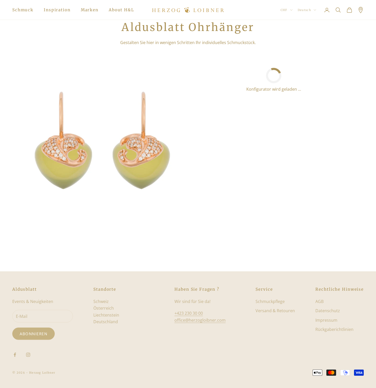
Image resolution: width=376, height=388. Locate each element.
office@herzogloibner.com (200, 320)
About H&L (121, 9)
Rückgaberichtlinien (334, 329)
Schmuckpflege (270, 301)
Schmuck (23, 9)
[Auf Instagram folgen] (28, 354)
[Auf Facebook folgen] (14, 354)
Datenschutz (327, 310)
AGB (319, 301)
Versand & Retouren (275, 310)
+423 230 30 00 (188, 313)
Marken (89, 9)
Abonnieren (33, 333)
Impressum (326, 320)
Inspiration (57, 9)
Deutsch (304, 10)
